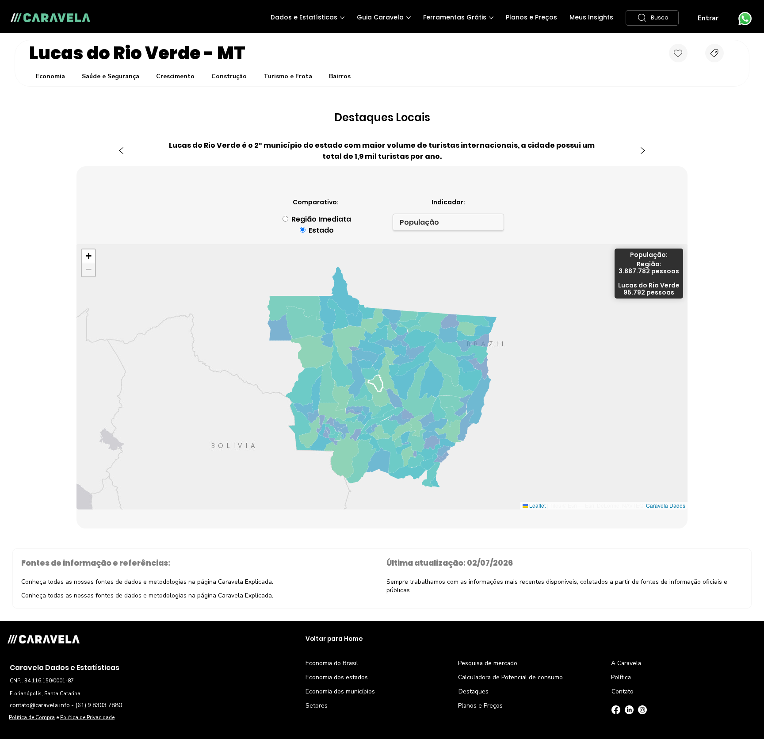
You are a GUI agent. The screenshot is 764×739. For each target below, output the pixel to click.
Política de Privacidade (87, 717)
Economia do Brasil (332, 663)
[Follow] (678, 53)
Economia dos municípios (340, 691)
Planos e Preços (480, 705)
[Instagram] (642, 709)
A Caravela (626, 663)
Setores (317, 705)
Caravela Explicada (245, 582)
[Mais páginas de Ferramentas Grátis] (491, 17)
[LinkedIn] (629, 709)
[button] (652, 18)
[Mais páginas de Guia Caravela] (408, 17)
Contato (622, 691)
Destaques (473, 691)
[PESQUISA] (714, 53)
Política (621, 677)
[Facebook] (615, 709)
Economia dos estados (337, 677)
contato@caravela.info (40, 705)
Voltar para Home (334, 639)
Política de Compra (32, 717)
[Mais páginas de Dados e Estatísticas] (342, 17)
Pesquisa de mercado (487, 663)
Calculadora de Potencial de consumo (510, 677)
